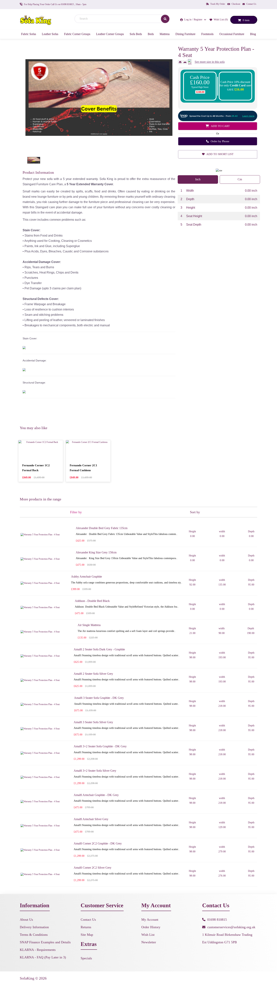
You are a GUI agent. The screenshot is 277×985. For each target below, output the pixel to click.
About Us (26, 919)
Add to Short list (219, 154)
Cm (240, 179)
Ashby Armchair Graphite (86, 576)
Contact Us (251, 4)
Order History (150, 927)
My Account (149, 919)
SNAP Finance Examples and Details (45, 942)
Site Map (87, 935)
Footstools (207, 34)
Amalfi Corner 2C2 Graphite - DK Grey (98, 843)
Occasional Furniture (231, 34)
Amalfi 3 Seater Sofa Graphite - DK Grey (99, 697)
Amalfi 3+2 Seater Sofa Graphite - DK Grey (100, 746)
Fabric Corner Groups (77, 34)
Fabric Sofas (28, 34)
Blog (253, 34)
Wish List (148, 935)
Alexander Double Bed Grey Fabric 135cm (101, 528)
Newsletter (148, 942)
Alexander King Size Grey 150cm (96, 552)
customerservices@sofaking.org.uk (231, 927)
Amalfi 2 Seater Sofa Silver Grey (93, 673)
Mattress (165, 34)
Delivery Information (34, 927)
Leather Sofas (50, 34)
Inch (197, 179)
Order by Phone (219, 141)
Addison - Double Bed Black (92, 600)
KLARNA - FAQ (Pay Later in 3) (43, 957)
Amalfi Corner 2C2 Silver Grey (92, 867)
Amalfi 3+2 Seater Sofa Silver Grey (95, 770)
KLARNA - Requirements (38, 950)
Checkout (235, 4)
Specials (86, 958)
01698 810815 (217, 919)
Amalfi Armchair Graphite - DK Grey (96, 795)
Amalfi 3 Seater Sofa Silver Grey (93, 722)
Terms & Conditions (34, 935)
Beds (151, 34)
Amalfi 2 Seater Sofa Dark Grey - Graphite (99, 649)
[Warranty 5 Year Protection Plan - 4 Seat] (98, 97)
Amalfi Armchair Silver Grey (91, 819)
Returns (86, 927)
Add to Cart (220, 126)
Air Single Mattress (89, 625)
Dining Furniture (185, 34)
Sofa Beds (136, 34)
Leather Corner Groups (110, 34)
